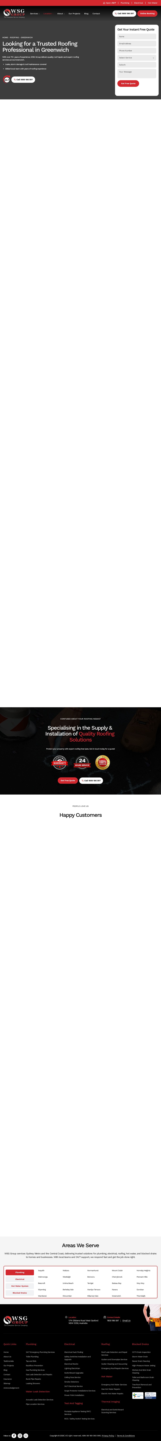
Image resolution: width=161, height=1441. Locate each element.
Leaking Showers (33, 1383)
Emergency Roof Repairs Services (114, 1368)
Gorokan (140, 1289)
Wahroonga (42, 1277)
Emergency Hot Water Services (114, 1384)
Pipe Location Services (35, 1404)
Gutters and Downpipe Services (114, 1359)
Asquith (41, 1270)
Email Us (126, 1320)
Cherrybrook (117, 1277)
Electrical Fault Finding (73, 1352)
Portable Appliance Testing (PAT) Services (77, 1412)
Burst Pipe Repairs (33, 1379)
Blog (5, 1370)
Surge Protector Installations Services (79, 1391)
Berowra (90, 1277)
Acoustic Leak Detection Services (39, 1400)
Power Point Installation (74, 1395)
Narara (115, 1289)
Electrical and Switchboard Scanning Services (112, 1411)
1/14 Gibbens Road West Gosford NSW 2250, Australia (83, 1320)
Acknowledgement (11, 1388)
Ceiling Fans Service (72, 1377)
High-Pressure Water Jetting (143, 1365)
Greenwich (116, 1296)
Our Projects (9, 1365)
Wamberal (42, 1296)
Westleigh (67, 1277)
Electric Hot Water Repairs (112, 1393)
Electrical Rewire (71, 1364)
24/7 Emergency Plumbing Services (40, 1352)
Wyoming (42, 1289)
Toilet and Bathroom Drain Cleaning (143, 1378)
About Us (7, 1356)
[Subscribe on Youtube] (25, 1435)
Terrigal (90, 1283)
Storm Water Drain (140, 1356)
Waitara (66, 1270)
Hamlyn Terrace (93, 1289)
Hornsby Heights (143, 1270)
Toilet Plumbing (32, 1356)
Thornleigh (141, 1296)
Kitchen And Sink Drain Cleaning (141, 1371)
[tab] (20, 1272)
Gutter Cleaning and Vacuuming (114, 1364)
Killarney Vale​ (92, 1296)
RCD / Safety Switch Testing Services (79, 1419)
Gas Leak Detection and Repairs (39, 1374)
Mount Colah (117, 1270)
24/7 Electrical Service (73, 1386)
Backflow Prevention (34, 1365)
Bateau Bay (116, 1283)
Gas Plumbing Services (35, 1370)
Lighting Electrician (72, 1368)
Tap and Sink (31, 1361)
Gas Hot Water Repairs (110, 1389)
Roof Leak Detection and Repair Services (114, 1353)
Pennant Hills (142, 1277)
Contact (7, 1374)
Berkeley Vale (68, 1289)
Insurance (8, 1379)
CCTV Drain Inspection (141, 1352)
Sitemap (7, 1383)
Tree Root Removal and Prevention (141, 1386)
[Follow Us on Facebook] (14, 1435)
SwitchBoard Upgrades (73, 1373)
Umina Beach (68, 1283)
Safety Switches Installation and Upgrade (77, 1358)
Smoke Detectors (71, 1382)
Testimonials (9, 1361)
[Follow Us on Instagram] (20, 1435)
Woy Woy (140, 1283)
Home (5, 37)
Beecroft (41, 1283)
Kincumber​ (67, 1296)
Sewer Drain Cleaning (141, 1361)
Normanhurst (92, 1270)
